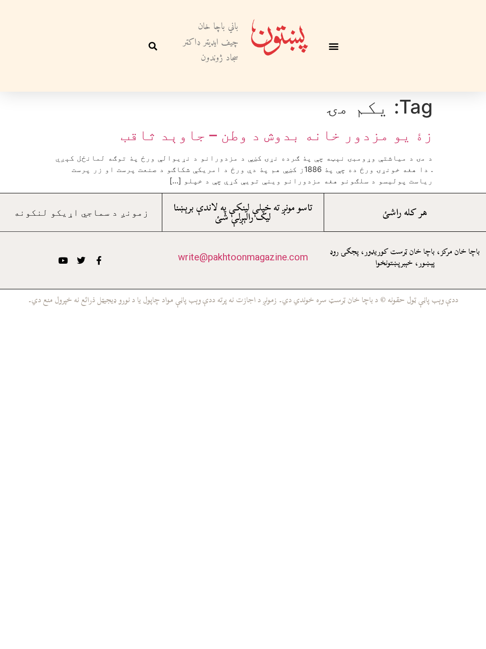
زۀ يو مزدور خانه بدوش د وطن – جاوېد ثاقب (277, 134)
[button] (333, 46)
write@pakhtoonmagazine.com (243, 257)
